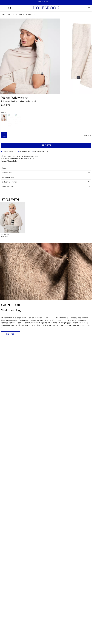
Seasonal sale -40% (46, 1)
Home (3, 15)
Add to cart (46, 145)
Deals (15, 15)
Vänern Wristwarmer (27, 15)
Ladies (9, 15)
